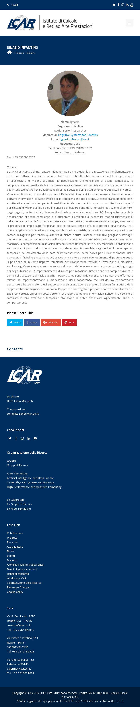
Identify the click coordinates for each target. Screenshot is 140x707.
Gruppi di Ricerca (17, 465)
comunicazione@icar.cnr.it (23, 413)
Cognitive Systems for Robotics (78, 135)
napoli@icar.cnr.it (17, 647)
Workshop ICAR (16, 578)
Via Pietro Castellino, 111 (22, 638)
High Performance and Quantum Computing (34, 487)
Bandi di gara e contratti (22, 569)
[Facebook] (16, 438)
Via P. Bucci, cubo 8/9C (21, 616)
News (10, 551)
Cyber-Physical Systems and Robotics (30, 482)
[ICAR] (50, 22)
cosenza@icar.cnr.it (19, 625)
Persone (12, 542)
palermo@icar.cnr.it (19, 668)
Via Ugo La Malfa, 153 (20, 659)
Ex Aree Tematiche (19, 508)
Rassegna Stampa (18, 587)
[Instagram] (22, 438)
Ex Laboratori (15, 499)
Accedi (14, 4)
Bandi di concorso (18, 573)
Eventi (11, 555)
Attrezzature (15, 546)
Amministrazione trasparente (25, 564)
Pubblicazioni (15, 533)
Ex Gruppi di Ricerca (19, 504)
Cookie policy (15, 592)
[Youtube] (35, 438)
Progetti (12, 537)
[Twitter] (9, 438)
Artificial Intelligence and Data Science (30, 478)
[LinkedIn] (29, 438)
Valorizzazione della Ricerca (24, 582)
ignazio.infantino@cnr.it (75, 139)
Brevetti (12, 560)
